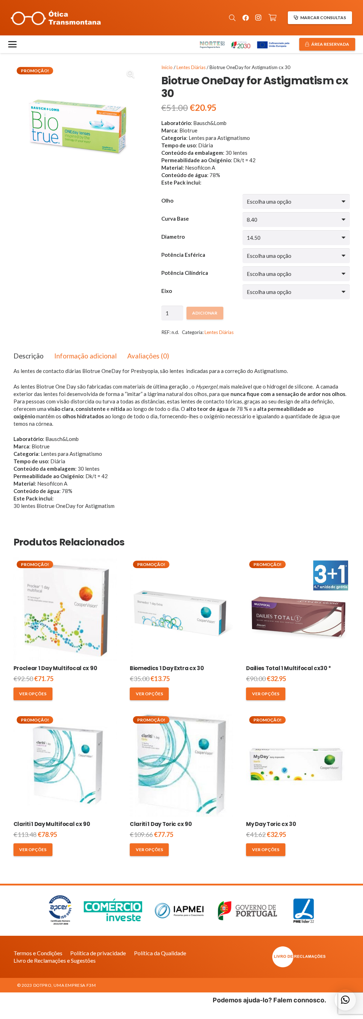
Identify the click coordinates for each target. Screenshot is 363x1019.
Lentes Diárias (191, 67)
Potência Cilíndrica (184, 273)
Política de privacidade (98, 953)
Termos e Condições (37, 953)
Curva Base (175, 218)
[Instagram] (258, 17)
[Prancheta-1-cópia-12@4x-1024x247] (56, 17)
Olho (167, 200)
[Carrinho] (272, 17)
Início (167, 67)
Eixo (166, 291)
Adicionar (204, 313)
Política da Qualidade (160, 953)
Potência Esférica (183, 254)
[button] (232, 18)
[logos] (244, 44)
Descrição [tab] (28, 356)
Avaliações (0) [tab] (148, 356)
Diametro (173, 236)
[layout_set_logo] (299, 956)
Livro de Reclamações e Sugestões (54, 960)
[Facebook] (245, 17)
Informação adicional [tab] (85, 356)
